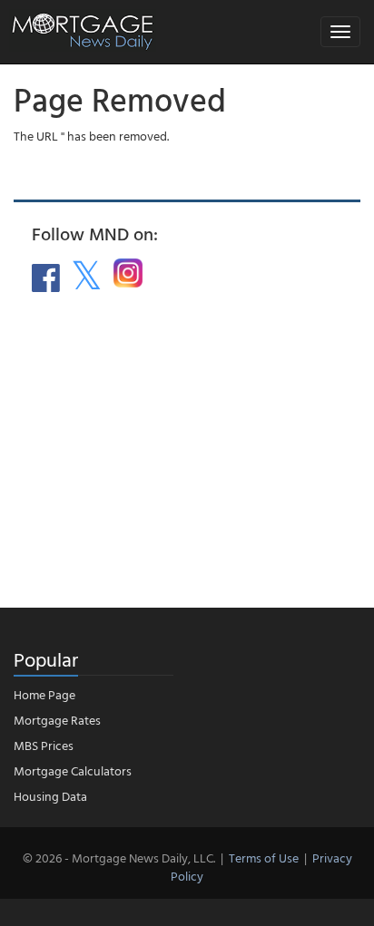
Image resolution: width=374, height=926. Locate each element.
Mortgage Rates (57, 719)
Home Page (44, 694)
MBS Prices (44, 745)
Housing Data (50, 795)
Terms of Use (264, 857)
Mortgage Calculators (73, 770)
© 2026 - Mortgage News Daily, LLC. (119, 857)
